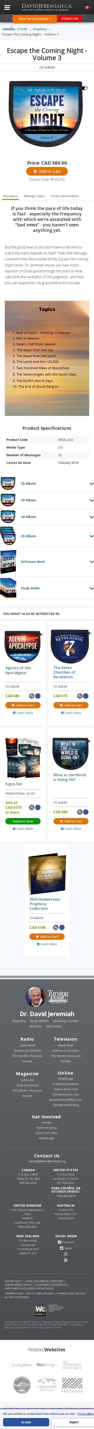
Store (22, 29)
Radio (27, 1039)
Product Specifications (65, 196)
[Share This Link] (32, 696)
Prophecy (40, 29)
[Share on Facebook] (38, 696)
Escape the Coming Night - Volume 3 (30, 34)
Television (65, 1039)
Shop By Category (34, 19)
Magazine (27, 1074)
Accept (26, 1422)
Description (10, 196)
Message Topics (34, 196)
